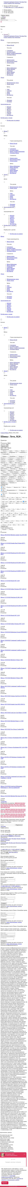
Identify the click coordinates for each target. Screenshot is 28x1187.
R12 (18, 497)
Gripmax (11, 461)
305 (20, 514)
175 (22, 509)
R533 (18, 803)
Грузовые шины (11, 52)
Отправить (3, 865)
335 (9, 516)
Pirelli (23, 473)
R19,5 (2, 806)
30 (17, 521)
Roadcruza (22, 475)
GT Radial (19, 461)
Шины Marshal (11, 72)
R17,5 (18, 804)
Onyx (8, 473)
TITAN (9, 111)
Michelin (22, 468)
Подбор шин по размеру (13, 120)
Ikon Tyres (18, 462)
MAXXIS (13, 468)
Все (3, 487)
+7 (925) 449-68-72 (15, 886)
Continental (10, 70)
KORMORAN (22, 464)
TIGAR (19, 478)
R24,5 (21, 806)
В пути (8, 487)
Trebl (8, 89)
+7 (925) (18, 7)
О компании (11, 2)
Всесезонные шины (12, 61)
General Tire (20, 458)
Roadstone (12, 476)
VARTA (9, 108)
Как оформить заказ (6, 838)
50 (4, 525)
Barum (23, 451)
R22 (11, 503)
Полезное (23, 842)
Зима (23, 493)
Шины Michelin (11, 69)
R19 (19, 501)
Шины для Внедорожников (14, 53)
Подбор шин (12, 842)
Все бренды (10, 75)
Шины (2, 40)
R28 (4, 807)
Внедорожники (11, 490)
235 (4, 513)
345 (14, 516)
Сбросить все (4, 446)
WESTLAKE (20, 481)
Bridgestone (13, 452)
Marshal (17, 467)
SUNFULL (12, 478)
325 (4, 516)
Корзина (7, 840)
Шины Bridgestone (12, 68)
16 (7, 497)
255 (16, 513)
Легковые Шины (11, 54)
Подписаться (19, 825)
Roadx (20, 476)
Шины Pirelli (10, 73)
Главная (6, 2)
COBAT (9, 113)
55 (9, 525)
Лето (9, 443)
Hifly (11, 462)
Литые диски (10, 84)
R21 (4, 503)
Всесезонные (13, 493)
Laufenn (20, 465)
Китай (4, 529)
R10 (21, 803)
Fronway (11, 458)
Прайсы (10, 3)
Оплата (17, 2)
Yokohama (12, 482)
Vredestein (11, 481)
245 (10, 513)
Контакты (17, 3)
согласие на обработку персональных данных (12, 1179)
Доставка (21, 2)
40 (6, 522)
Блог (13, 3)
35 (13, 509)
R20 (7, 444)
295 (14, 514)
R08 (16, 803)
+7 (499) (8, 7)
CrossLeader (6, 454)
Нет (24, 487)
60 (14, 525)
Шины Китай (10, 45)
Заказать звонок (5, 15)
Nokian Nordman (14, 472)
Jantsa (8, 92)
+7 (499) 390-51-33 (5, 886)
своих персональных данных (14, 868)
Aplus (11, 451)
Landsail (13, 465)
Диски (2, 77)
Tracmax (10, 479)
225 (12, 510)
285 (8, 514)
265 (22, 513)
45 (11, 522)
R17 (5, 501)
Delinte (4, 456)
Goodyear (19, 459)
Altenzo (4, 451)
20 (12, 497)
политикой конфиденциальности (8, 1176)
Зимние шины (10, 60)
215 (7, 510)
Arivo (17, 451)
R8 (9, 807)
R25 (24, 806)
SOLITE (9, 112)
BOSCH (9, 106)
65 (19, 525)
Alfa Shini (3, 826)
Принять (5, 1182)
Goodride (11, 459)
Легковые (9, 100)
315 (25, 514)
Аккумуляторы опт (6, 104)
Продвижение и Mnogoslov (11, 836)
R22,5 (18, 503)
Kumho (5, 465)
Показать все (4, 484)
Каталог (6, 34)
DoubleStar (13, 456)
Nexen (18, 470)
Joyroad (13, 464)
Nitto (24, 470)
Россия (11, 529)
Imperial (6, 464)
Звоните (16, 487)
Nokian (5, 472)
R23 (24, 503)
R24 (4, 504)
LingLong (9, 467)
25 (12, 521)
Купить (3, 539)
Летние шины (10, 62)
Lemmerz (9, 90)
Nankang (10, 470)
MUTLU (9, 109)
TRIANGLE (19, 479)
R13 (24, 497)
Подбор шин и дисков (6, 117)
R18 (12, 501)
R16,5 (12, 804)
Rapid (15, 475)
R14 (4, 499)
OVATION (15, 473)
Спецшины (10, 50)
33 (9, 509)
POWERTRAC (6, 475)
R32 (7, 807)
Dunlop (21, 456)
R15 (11, 499)
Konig (8, 93)
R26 (2, 807)
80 (23, 525)
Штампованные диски (13, 82)
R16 (19, 499)
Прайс (6, 842)
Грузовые (9, 101)
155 (18, 509)
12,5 (4, 509)
